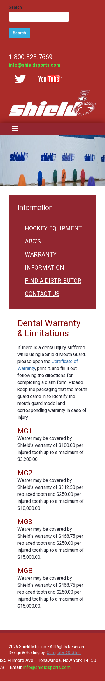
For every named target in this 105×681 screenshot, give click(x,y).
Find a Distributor (53, 280)
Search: (16, 7)
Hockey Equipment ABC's (53, 235)
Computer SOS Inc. (64, 652)
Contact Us (42, 293)
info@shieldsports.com (34, 65)
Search (19, 32)
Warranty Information (44, 261)
